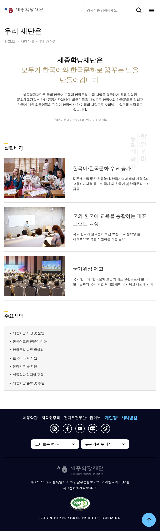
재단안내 (27, 41)
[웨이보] (105, 428)
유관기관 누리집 (98, 444)
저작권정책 (50, 418)
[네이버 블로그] (92, 428)
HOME (10, 41)
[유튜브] (80, 428)
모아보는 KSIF (47, 444)
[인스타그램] (54, 428)
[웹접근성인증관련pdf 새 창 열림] (80, 504)
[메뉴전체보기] (151, 10)
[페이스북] (67, 428)
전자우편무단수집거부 (82, 418)
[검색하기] (138, 10)
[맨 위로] (149, 520)
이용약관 (30, 418)
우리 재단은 (47, 41)
